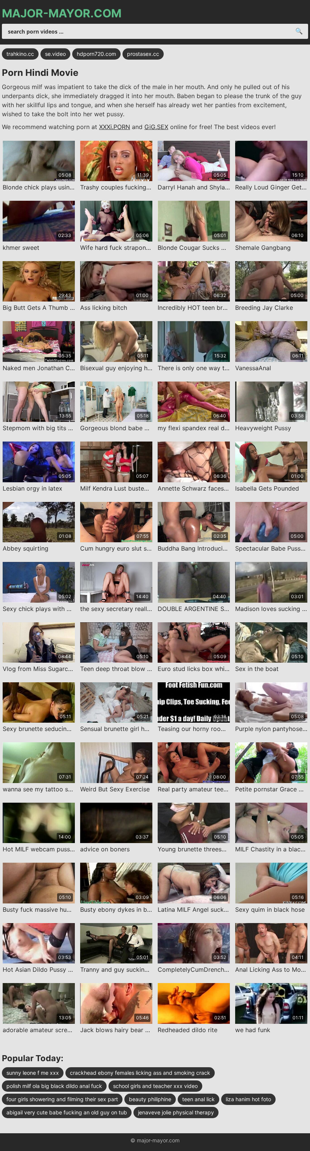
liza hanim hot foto (248, 1099)
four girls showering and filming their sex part (62, 1099)
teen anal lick (198, 1099)
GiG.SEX (156, 127)
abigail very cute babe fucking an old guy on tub (66, 1112)
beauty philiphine (150, 1099)
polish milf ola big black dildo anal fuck (54, 1086)
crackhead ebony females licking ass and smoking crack (140, 1072)
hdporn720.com (96, 54)
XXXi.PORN (114, 127)
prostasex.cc (143, 54)
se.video (55, 54)
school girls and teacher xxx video (155, 1086)
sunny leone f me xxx (32, 1072)
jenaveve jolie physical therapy (176, 1112)
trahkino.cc (20, 54)
